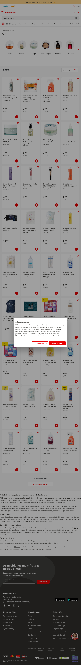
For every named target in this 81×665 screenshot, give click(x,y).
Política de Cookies (57, 336)
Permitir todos (57, 343)
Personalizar (39, 343)
